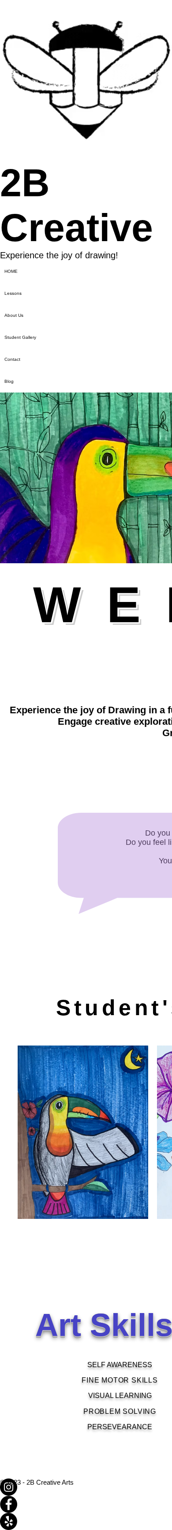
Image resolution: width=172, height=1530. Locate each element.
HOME (11, 271)
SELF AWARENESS (119, 1365)
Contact (12, 359)
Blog (9, 381)
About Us (13, 315)
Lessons (13, 293)
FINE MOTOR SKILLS (120, 1380)
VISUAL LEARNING (120, 1395)
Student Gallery (20, 337)
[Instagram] (86, 1487)
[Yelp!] (86, 1521)
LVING (145, 1411)
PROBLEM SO (108, 1411)
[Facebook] (86, 1504)
